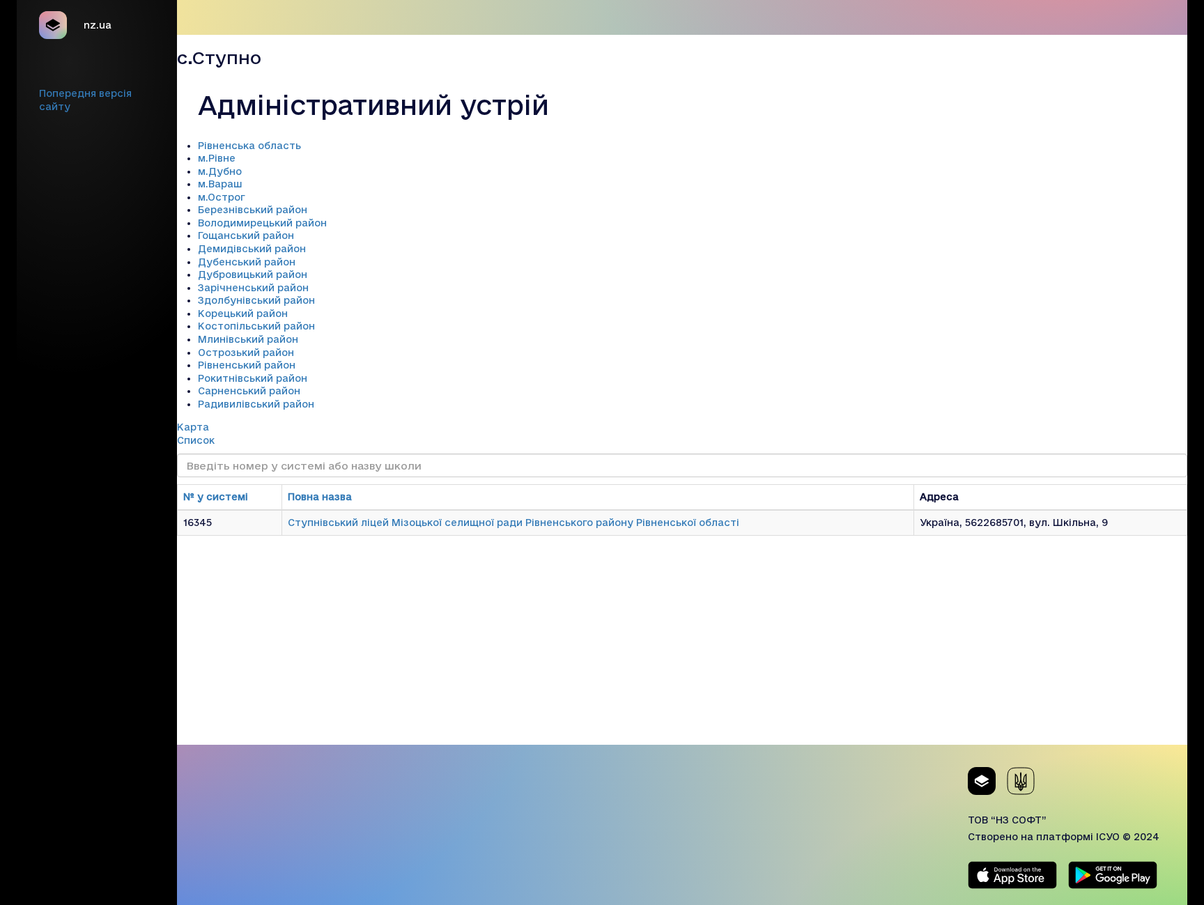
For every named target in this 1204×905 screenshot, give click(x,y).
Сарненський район (249, 390)
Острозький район (246, 352)
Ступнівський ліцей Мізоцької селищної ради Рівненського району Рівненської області (513, 522)
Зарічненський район (253, 287)
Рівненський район (246, 365)
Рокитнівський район (252, 378)
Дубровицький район (252, 274)
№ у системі (215, 496)
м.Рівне (217, 158)
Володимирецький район (262, 223)
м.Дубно (220, 171)
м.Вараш (220, 183)
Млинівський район (248, 339)
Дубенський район (246, 262)
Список (196, 440)
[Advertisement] (682, 647)
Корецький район (243, 313)
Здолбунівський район (256, 300)
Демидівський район (252, 248)
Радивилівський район (256, 404)
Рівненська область (249, 145)
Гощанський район (246, 235)
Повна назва (320, 496)
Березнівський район (252, 209)
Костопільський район (256, 326)
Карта (193, 427)
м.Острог (221, 197)
